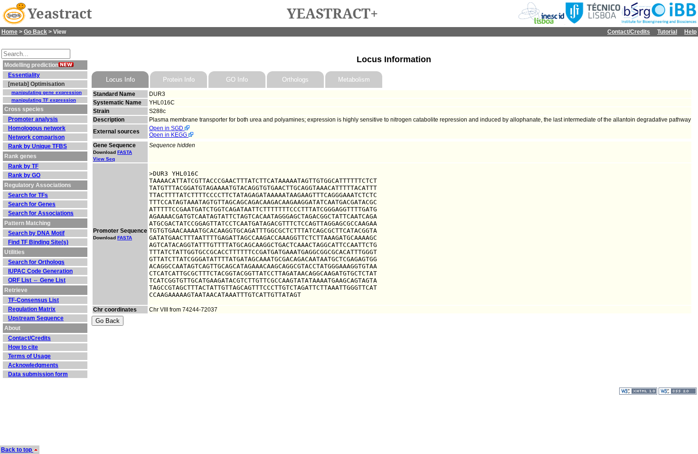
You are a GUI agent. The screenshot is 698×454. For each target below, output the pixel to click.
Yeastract (60, 14)
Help (690, 31)
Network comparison (36, 137)
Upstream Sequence (36, 318)
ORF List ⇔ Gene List (37, 280)
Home (9, 31)
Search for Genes (32, 204)
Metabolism (354, 79)
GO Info (237, 79)
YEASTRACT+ (332, 14)
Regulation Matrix (32, 309)
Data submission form (38, 374)
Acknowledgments (33, 365)
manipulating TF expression (43, 100)
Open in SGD (167, 128)
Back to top (17, 449)
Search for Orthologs (36, 262)
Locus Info (120, 79)
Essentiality (24, 75)
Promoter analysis (33, 119)
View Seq (104, 158)
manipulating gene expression (46, 92)
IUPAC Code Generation (40, 271)
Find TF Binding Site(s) (38, 242)
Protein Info (179, 79)
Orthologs (295, 79)
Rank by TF (23, 166)
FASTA (124, 152)
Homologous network (37, 128)
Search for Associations (41, 213)
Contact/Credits (628, 31)
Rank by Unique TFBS (37, 146)
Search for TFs (28, 195)
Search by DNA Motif (36, 233)
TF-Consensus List (33, 300)
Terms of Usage (29, 356)
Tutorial (667, 31)
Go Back (35, 31)
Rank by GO (24, 175)
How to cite (23, 347)
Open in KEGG (169, 135)
